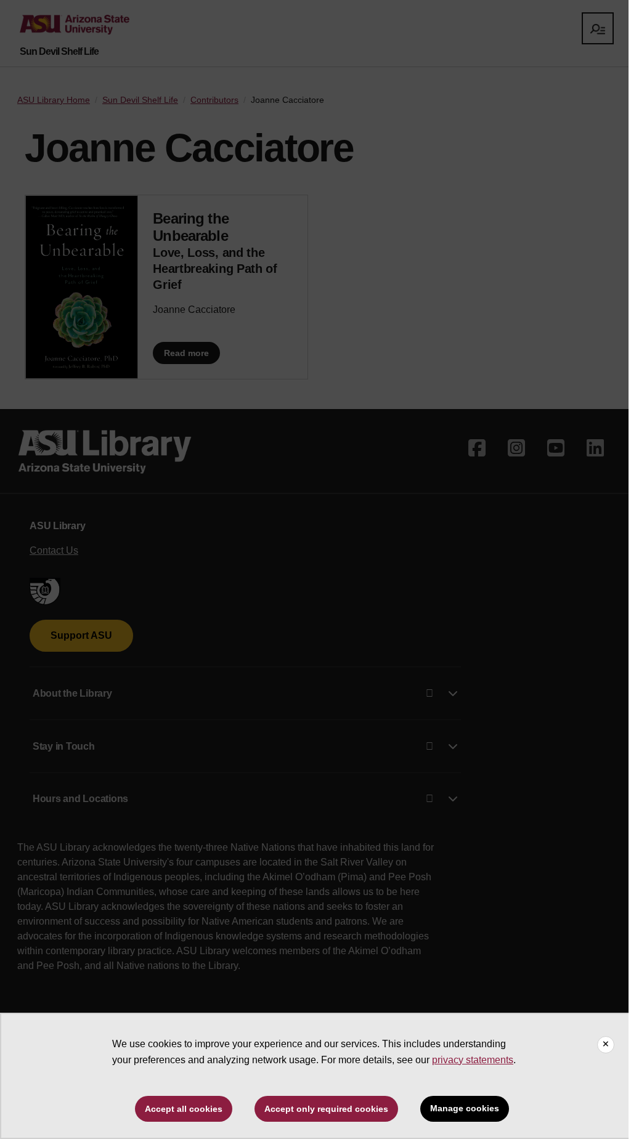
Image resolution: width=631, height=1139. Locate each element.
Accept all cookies (183, 1109)
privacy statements (472, 1060)
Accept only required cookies (326, 1109)
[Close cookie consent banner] (605, 1044)
